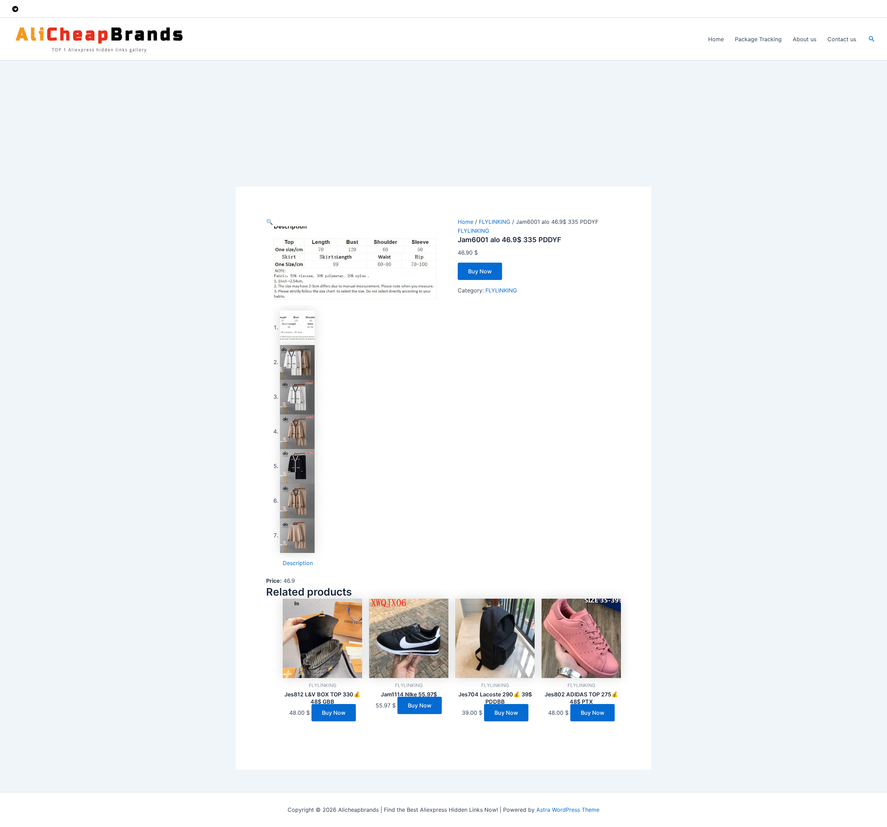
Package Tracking (758, 39)
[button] (872, 39)
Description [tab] (298, 563)
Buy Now (480, 271)
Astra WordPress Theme (567, 809)
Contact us (841, 39)
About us (804, 39)
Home (716, 39)
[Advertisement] (443, 112)
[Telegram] (15, 9)
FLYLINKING (494, 221)
